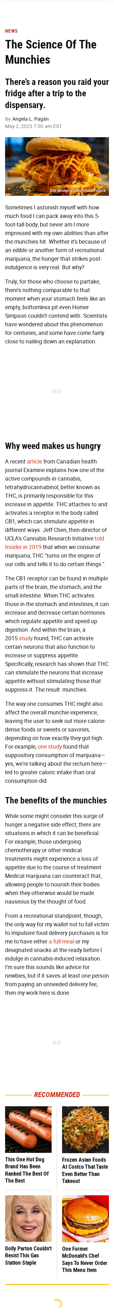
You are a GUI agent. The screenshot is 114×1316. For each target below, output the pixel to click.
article (34, 461)
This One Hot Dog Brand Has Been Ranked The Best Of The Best (27, 1170)
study (26, 638)
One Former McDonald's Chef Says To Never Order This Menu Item (84, 1259)
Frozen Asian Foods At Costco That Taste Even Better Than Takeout (85, 1170)
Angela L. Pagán (30, 119)
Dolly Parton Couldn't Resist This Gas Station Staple (28, 1255)
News (11, 31)
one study (50, 746)
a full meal (61, 941)
